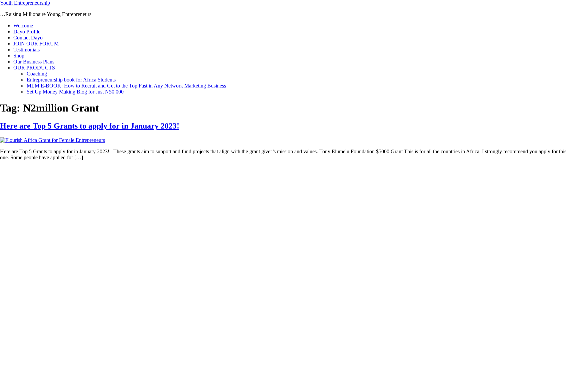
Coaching (37, 73)
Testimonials (26, 49)
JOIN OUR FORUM (36, 43)
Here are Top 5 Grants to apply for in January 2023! (89, 126)
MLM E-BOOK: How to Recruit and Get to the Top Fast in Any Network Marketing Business (126, 85)
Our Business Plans (33, 61)
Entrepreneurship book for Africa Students (71, 79)
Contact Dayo (28, 37)
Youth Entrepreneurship (25, 3)
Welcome (23, 25)
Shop (18, 55)
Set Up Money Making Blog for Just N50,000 (75, 92)
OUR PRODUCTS (34, 67)
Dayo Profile (26, 31)
